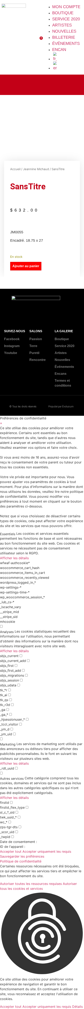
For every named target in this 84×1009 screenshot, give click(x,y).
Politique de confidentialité (20, 861)
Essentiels (7, 534)
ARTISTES (62, 25)
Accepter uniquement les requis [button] (46, 851)
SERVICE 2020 (66, 19)
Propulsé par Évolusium (61, 406)
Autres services (12, 778)
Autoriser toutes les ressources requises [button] (31, 884)
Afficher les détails (14, 558)
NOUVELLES (64, 31)
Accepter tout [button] (10, 851)
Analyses (7, 631)
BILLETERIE (63, 37)
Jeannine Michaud (36, 169)
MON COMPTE (66, 6)
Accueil (15, 169)
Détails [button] (77, 1007)
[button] (42, 934)
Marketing (7, 744)
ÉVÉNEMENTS (66, 43)
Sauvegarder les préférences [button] (22, 856)
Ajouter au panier (25, 266)
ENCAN (59, 49)
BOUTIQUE (62, 13)
